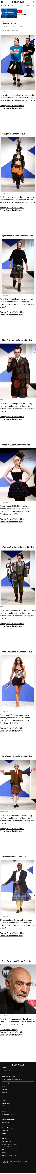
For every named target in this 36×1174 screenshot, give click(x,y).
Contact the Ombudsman (9, 1155)
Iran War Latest (6, 1073)
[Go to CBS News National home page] (18, 2)
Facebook (4, 1089)
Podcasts (4, 1125)
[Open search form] (34, 2)
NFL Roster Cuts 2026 (8, 1076)
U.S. (2, 6)
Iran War (7, 6)
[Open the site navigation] (6, 2)
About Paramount (7, 1141)
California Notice (6, 1106)
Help (3, 1149)
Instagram (4, 1092)
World (23, 6)
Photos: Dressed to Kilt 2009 (11, 108)
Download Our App (7, 1127)
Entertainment (6, 21)
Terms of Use (5, 1111)
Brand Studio (5, 1130)
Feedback (4, 1152)
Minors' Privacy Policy (8, 1114)
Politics (29, 6)
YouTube (4, 1087)
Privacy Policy (6, 1103)
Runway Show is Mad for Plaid (12, 106)
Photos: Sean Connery (8, 1030)
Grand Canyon (16, 6)
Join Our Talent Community (10, 1147)
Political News (6, 1070)
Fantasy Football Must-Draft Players (12, 1079)
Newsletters (5, 1122)
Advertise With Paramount (9, 1144)
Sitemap (4, 1133)
